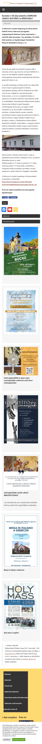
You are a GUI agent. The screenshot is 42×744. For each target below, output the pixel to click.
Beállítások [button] (7, 739)
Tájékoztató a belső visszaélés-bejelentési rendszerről (13, 706)
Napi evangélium (10, 717)
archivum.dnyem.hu (29, 659)
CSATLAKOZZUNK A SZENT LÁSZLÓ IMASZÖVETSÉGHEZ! (16, 493)
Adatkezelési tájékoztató (11, 692)
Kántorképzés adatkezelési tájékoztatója (16, 698)
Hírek (5, 203)
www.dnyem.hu (10, 654)
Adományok (7, 680)
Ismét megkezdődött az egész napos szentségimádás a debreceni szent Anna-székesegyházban (18, 380)
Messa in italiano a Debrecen (14, 570)
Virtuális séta (8, 686)
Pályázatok (7, 674)
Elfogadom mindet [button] (18, 739)
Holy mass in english (11, 632)
